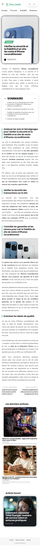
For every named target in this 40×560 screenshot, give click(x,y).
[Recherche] (29, 4)
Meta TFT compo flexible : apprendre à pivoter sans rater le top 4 (19, 439)
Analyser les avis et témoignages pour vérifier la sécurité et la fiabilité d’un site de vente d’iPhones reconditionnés (20, 104)
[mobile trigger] (3, 4)
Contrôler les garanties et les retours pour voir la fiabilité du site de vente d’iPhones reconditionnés (20, 114)
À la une (9, 42)
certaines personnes (16, 159)
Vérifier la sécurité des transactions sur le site (20, 109)
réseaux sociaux (27, 154)
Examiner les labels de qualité (15, 119)
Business (9, 509)
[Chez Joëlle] (13, 4)
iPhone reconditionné (29, 69)
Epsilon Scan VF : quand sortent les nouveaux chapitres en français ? (19, 478)
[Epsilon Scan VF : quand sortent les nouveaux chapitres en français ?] (20, 460)
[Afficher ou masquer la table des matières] (29, 98)
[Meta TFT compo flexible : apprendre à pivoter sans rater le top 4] (20, 422)
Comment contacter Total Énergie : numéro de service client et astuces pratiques (18, 516)
